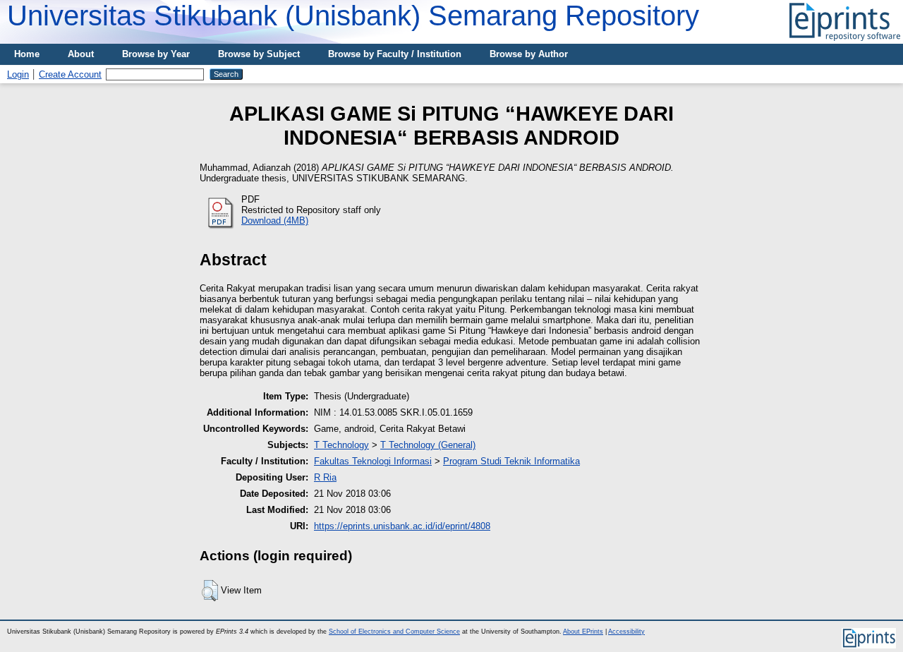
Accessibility (626, 631)
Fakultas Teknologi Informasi (373, 461)
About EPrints (583, 631)
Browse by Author (529, 54)
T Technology (341, 445)
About (81, 54)
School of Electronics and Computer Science (394, 631)
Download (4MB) (274, 220)
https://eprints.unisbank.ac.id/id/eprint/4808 (402, 526)
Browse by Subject (259, 54)
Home (27, 54)
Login (18, 74)
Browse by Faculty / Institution (394, 54)
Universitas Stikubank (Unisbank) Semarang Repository (353, 15)
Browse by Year (156, 54)
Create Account (70, 74)
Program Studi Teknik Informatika (511, 461)
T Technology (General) (427, 445)
